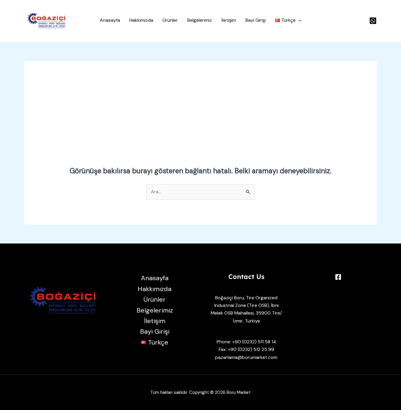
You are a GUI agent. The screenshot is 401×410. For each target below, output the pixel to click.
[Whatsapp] (373, 20)
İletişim (228, 20)
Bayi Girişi (255, 20)
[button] (288, 20)
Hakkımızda (141, 20)
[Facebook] (338, 277)
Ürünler (170, 20)
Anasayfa (110, 20)
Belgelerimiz (199, 20)
